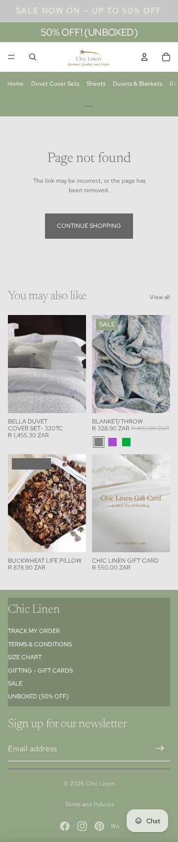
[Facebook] (65, 826)
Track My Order (34, 631)
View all (160, 297)
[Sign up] (160, 748)
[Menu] (11, 57)
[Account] (144, 57)
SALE (15, 683)
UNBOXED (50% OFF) (38, 696)
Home (15, 84)
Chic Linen (100, 784)
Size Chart (25, 657)
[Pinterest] (99, 826)
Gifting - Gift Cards (40, 671)
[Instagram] (82, 826)
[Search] (33, 57)
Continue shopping (89, 226)
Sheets (96, 84)
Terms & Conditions (40, 644)
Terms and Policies (89, 804)
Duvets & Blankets (137, 84)
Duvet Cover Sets (55, 84)
